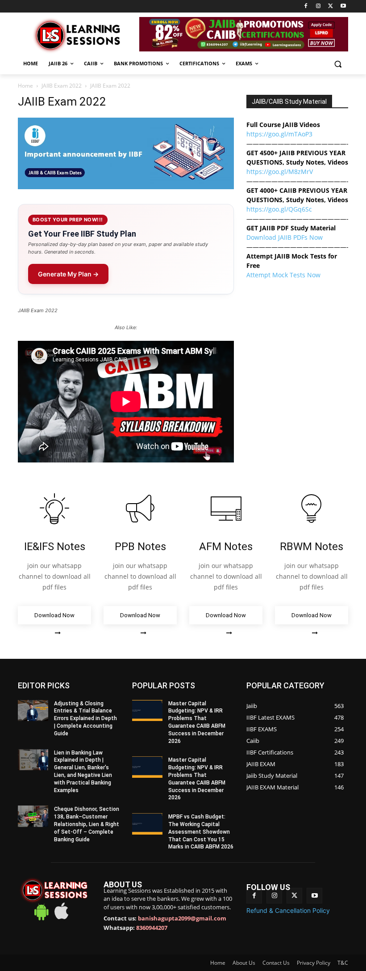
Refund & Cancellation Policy (288, 910)
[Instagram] (318, 6)
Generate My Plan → (68, 274)
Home (25, 85)
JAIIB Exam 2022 (62, 85)
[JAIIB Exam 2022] (126, 187)
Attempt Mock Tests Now (283, 275)
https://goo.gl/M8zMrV (279, 171)
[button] (337, 63)
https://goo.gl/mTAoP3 (279, 134)
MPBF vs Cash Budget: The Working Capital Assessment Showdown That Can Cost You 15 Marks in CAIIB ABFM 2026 (200, 832)
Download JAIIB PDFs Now (284, 237)
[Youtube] (343, 6)
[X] (330, 6)
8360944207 (151, 928)
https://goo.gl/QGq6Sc (279, 209)
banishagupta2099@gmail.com (182, 918)
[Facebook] (306, 6)
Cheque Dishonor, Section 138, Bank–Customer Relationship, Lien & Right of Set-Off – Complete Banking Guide (86, 824)
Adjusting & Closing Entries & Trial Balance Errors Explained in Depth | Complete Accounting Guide (85, 718)
